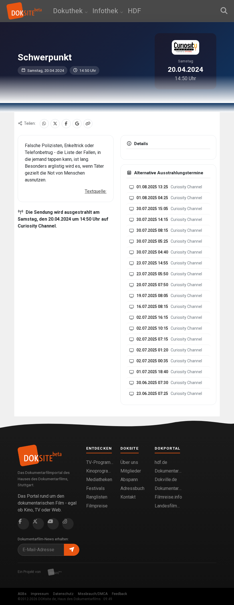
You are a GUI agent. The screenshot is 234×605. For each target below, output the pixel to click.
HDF (134, 11)
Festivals (95, 488)
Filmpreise (97, 506)
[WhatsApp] (44, 123)
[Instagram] (68, 523)
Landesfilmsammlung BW (168, 506)
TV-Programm (100, 462)
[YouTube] (53, 523)
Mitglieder (130, 471)
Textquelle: (95, 191)
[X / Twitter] (55, 123)
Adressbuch (132, 488)
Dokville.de (166, 479)
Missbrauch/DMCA (93, 594)
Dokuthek (68, 11)
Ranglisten (96, 497)
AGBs (22, 594)
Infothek (106, 11)
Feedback (119, 594)
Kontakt (128, 497)
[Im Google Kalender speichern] (77, 123)
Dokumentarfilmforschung (168, 488)
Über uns (129, 462)
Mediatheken (99, 479)
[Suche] (224, 10)
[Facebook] (66, 123)
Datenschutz (63, 594)
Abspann (129, 479)
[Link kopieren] (87, 123)
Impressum (40, 594)
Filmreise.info (168, 497)
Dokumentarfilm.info (168, 471)
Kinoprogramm (100, 471)
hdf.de (161, 462)
